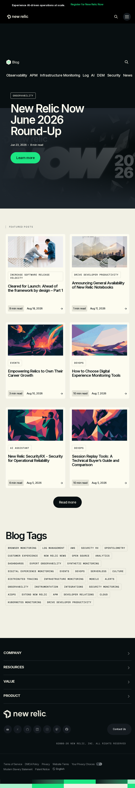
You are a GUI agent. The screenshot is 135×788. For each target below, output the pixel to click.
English (60, 768)
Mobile (94, 579)
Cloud (104, 594)
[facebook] (67, 729)
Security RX (90, 547)
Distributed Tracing (23, 579)
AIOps (12, 594)
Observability (16, 75)
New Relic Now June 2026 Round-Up (47, 120)
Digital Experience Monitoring (31, 571)
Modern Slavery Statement (18, 769)
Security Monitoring (104, 586)
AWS (72, 547)
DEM (101, 75)
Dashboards (16, 563)
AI (92, 75)
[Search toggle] (116, 17)
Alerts (109, 579)
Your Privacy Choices (83, 764)
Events (64, 571)
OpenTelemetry (115, 547)
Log (86, 75)
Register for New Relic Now (87, 4)
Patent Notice (42, 769)
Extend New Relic (34, 594)
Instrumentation (46, 586)
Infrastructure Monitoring (60, 75)
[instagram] (47, 729)
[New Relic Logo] (17, 16)
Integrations (73, 586)
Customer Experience (23, 555)
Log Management (53, 547)
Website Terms (61, 764)
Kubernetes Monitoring (24, 602)
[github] (27, 729)
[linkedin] (37, 729)
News (127, 75)
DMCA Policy (32, 764)
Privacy (46, 764)
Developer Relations (79, 594)
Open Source (80, 555)
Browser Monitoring (22, 547)
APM (34, 75)
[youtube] (8, 729)
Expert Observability (45, 563)
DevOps (80, 571)
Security (114, 75)
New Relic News (55, 555)
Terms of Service (13, 764)
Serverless (99, 571)
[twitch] (57, 729)
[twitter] (17, 729)
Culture (118, 571)
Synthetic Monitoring (83, 563)
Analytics (102, 555)
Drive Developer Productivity (69, 602)
